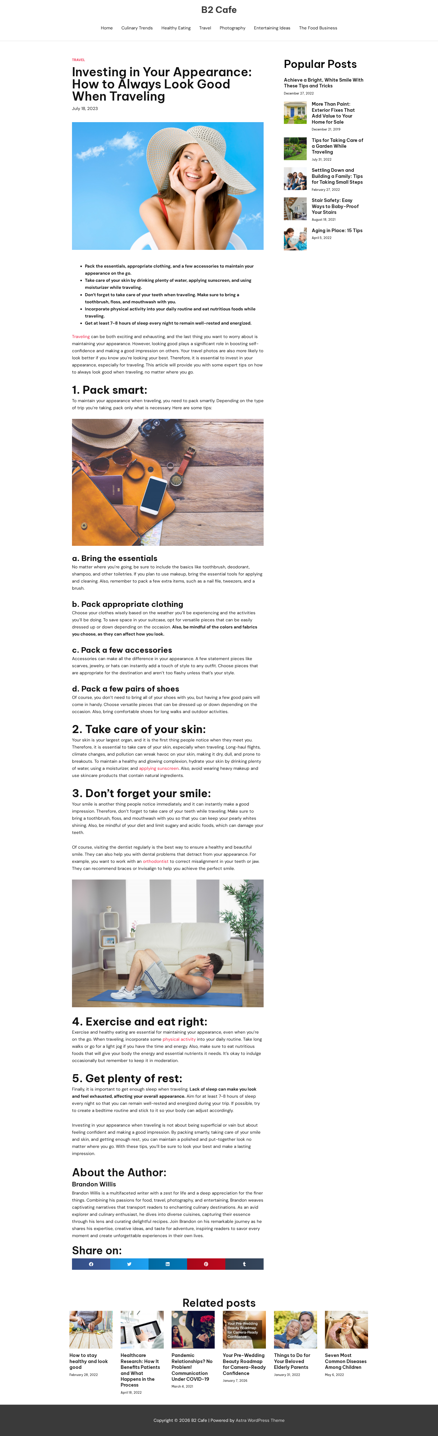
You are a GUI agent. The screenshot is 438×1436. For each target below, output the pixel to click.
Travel (205, 28)
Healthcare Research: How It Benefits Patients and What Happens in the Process (140, 1370)
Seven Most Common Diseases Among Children (346, 1361)
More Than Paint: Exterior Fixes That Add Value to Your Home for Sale (333, 113)
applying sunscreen (159, 768)
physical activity (179, 1039)
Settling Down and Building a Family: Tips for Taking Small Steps (337, 176)
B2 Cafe (219, 9)
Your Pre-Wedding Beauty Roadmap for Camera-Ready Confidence (244, 1364)
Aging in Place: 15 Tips (337, 230)
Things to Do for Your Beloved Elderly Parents (292, 1361)
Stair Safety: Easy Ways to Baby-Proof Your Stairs (335, 206)
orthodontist (156, 861)
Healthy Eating (176, 28)
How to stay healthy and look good (88, 1361)
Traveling (81, 336)
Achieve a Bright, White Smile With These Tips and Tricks (323, 83)
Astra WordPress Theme (260, 1420)
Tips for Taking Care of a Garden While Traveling (337, 146)
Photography (232, 28)
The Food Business (318, 28)
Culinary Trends (137, 28)
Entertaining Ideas (272, 28)
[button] (91, 1264)
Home (107, 28)
